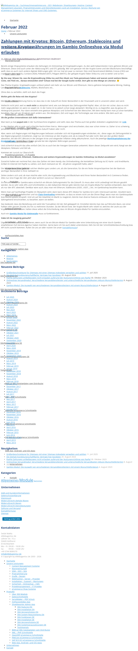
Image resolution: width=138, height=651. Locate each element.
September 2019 (13, 355)
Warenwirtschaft (12, 60)
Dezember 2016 (13, 412)
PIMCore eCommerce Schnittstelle (20, 424)
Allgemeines (12, 256)
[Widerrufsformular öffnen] (11, 519)
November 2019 (13, 350)
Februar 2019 (12, 366)
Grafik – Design (18, 576)
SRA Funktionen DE (25, 617)
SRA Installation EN (25, 609)
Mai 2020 (10, 343)
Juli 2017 (10, 394)
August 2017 (12, 391)
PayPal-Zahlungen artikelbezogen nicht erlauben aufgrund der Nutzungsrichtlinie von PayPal (48, 277)
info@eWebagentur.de (11, 554)
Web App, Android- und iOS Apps (20, 450)
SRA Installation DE (25, 619)
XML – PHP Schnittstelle (22, 632)
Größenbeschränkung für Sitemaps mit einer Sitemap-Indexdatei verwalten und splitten (46, 272)
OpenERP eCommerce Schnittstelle (21, 410)
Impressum (6, 498)
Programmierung (19, 573)
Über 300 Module (19, 594)
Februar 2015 (12, 432)
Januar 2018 (11, 384)
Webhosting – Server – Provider (19, 114)
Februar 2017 (12, 407)
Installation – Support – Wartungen (27, 581)
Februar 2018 (12, 381)
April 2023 (11, 312)
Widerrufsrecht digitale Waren (15, 500)
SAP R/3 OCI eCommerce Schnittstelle (29, 640)
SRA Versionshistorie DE (28, 622)
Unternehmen (16, 464)
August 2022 (12, 322)
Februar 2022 (12, 327)
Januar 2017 (11, 409)
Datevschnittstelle (20, 596)
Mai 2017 (10, 399)
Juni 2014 (10, 435)
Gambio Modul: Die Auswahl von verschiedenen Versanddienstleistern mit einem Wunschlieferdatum (52, 285)
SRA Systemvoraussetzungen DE (31, 625)
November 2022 (13, 320)
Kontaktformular (69, 227)
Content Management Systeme (26, 566)
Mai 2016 (10, 425)
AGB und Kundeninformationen (15, 493)
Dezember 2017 (13, 386)
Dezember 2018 (13, 371)
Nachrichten (12, 261)
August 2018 (12, 376)
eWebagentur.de (31, 59)
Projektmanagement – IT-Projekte (20, 155)
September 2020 (13, 340)
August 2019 (12, 358)
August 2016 (12, 419)
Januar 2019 (11, 368)
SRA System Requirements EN (30, 614)
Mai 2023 (10, 309)
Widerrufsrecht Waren (11, 503)
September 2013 (13, 437)
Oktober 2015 (12, 430)
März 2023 (11, 315)
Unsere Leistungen (18, 33)
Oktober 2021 (12, 332)
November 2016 (13, 414)
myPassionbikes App (14, 235)
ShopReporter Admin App (23, 604)
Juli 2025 (10, 297)
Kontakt (9, 648)
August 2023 (12, 304)
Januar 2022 (11, 330)
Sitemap (4, 513)
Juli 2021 (10, 335)
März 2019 (11, 363)
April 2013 (11, 440)
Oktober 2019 (12, 353)
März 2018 (11, 378)
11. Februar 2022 (8, 59)
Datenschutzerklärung (11, 495)
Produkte (10, 591)
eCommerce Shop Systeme (24, 589)
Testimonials (23, 627)
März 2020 (11, 348)
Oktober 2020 (12, 338)
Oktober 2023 (12, 302)
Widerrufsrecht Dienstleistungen (16, 505)
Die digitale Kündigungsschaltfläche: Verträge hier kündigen (33, 275)
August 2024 (12, 299)
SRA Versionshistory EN (27, 612)
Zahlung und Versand (11, 508)
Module (20, 59)
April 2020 (11, 345)
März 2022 (11, 325)
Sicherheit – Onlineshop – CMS (26, 584)
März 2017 (11, 404)
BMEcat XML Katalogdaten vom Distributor (24, 383)
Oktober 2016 (12, 417)
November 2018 (13, 373)
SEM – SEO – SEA (19, 571)
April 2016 (11, 427)
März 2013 (11, 442)
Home (3, 31)
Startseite (14, 20)
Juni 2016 (10, 422)
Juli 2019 (10, 361)
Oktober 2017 (12, 389)
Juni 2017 (10, 396)
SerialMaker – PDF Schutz (23, 599)
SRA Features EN (24, 607)
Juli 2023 (10, 307)
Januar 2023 (11, 317)
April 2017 (11, 402)
